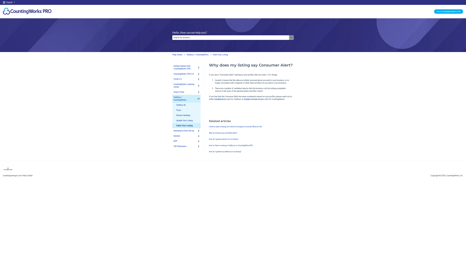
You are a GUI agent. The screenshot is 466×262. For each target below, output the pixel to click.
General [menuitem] (177, 136)
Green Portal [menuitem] (179, 92)
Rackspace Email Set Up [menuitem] (184, 131)
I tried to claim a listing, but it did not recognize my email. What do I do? (235, 127)
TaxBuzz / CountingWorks (197, 54)
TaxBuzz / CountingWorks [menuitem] (180, 98)
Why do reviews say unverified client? (223, 133)
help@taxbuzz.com (222, 99)
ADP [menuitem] (175, 141)
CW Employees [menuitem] (180, 146)
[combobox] (230, 37)
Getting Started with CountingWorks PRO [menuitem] (182, 67)
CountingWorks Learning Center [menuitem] (184, 85)
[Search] (291, 37)
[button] (199, 66)
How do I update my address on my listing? (225, 152)
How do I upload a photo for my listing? (223, 139)
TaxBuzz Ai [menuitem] (181, 105)
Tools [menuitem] (178, 110)
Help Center (177, 54)
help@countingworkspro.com (256, 99)
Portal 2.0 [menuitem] (178, 79)
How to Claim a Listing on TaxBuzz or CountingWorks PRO (231, 145)
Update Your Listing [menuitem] (184, 120)
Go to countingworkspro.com (449, 11)
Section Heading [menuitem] (183, 115)
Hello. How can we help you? (189, 32)
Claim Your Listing (220, 54)
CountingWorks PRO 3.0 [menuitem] (184, 74)
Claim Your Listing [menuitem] (184, 125)
